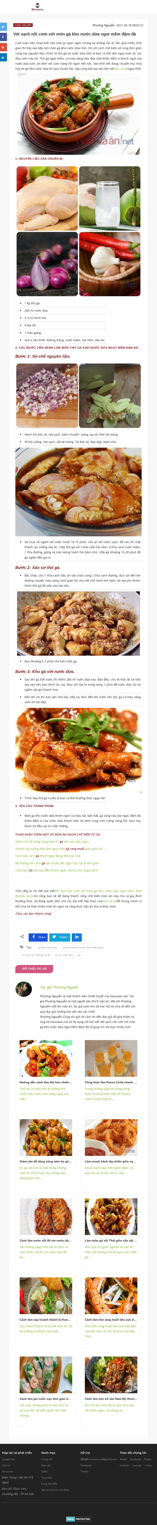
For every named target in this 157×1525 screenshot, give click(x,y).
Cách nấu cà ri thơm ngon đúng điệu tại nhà (47, 856)
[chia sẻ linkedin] (77, 937)
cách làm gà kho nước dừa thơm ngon (82, 947)
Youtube (137, 1465)
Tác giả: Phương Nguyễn (59, 987)
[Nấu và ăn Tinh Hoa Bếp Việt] (37, 7)
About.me (7, 1471)
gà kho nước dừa (48, 947)
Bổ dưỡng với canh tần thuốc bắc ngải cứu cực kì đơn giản (57, 863)
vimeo (148, 1465)
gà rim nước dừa (64, 955)
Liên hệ (6, 1465)
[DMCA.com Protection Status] (78, 1519)
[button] (90, 7)
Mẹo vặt (45, 1465)
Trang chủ (47, 1459)
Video (44, 1471)
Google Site (8, 1459)
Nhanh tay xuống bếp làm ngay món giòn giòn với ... (60, 849)
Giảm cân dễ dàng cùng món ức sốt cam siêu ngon (52, 841)
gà (79, 955)
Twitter (85, 1471)
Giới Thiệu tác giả (34, 969)
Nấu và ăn (121, 69)
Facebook (86, 1465)
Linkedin (124, 1465)
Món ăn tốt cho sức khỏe (55, 1490)
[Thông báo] (115, 7)
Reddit (123, 1459)
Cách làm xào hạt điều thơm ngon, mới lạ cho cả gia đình (56, 870)
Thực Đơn (46, 1477)
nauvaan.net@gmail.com (103, 1459)
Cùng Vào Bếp (49, 1483)
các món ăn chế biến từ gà (36, 955)
